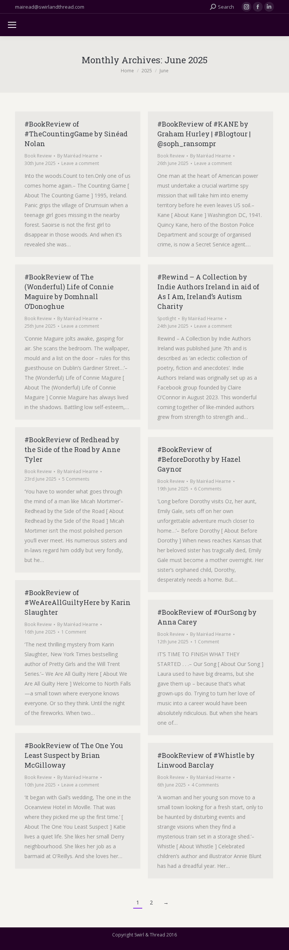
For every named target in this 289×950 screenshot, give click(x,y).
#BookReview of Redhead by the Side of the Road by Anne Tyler (72, 449)
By (77, 156)
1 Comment (73, 632)
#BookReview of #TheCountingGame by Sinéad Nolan (76, 133)
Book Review (38, 156)
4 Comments (205, 785)
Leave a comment (80, 163)
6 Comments (207, 489)
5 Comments (75, 479)
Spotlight (166, 318)
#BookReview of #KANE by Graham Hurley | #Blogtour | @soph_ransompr (204, 133)
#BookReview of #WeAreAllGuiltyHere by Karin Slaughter (77, 602)
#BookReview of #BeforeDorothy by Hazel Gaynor (199, 459)
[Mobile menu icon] (12, 24)
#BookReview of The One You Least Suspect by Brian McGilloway (73, 755)
